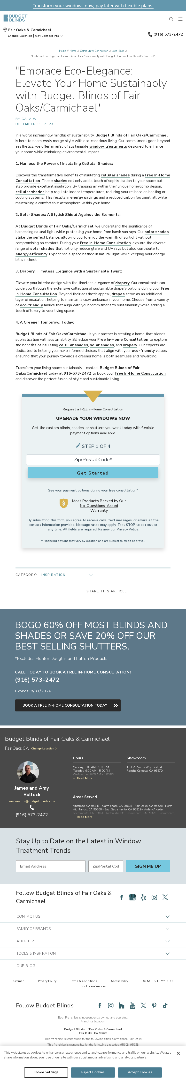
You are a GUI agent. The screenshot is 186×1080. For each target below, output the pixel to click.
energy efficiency (31, 254)
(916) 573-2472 (168, 34)
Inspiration (53, 575)
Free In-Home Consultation (105, 243)
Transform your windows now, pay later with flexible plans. (93, 5)
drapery (122, 283)
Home (62, 51)
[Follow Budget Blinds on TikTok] (165, 1005)
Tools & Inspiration (36, 953)
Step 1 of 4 (96, 446)
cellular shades (115, 175)
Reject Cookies (93, 1072)
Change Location (42, 748)
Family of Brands (33, 928)
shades (60, 180)
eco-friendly (31, 305)
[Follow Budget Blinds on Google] (132, 897)
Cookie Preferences (93, 986)
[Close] (178, 1053)
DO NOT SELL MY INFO (157, 981)
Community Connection (94, 51)
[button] (20, 36)
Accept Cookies (140, 1072)
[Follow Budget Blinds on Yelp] (143, 897)
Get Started (93, 473)
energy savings (84, 197)
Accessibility (119, 981)
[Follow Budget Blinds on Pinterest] (154, 1005)
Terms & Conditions (83, 981)
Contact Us (28, 916)
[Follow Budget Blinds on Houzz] (121, 1005)
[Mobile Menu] (180, 19)
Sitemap (18, 981)
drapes (118, 294)
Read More (85, 778)
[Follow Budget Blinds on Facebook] (121, 897)
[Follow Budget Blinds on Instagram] (154, 897)
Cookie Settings (46, 1072)
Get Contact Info (47, 36)
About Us (26, 941)
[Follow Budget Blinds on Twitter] (165, 897)
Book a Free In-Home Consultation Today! (65, 705)
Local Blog (118, 51)
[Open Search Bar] (171, 19)
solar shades (157, 231)
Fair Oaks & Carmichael (29, 30)
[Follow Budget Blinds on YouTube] (132, 1005)
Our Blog (25, 965)
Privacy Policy (127, 529)
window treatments (108, 146)
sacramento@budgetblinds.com (31, 801)
